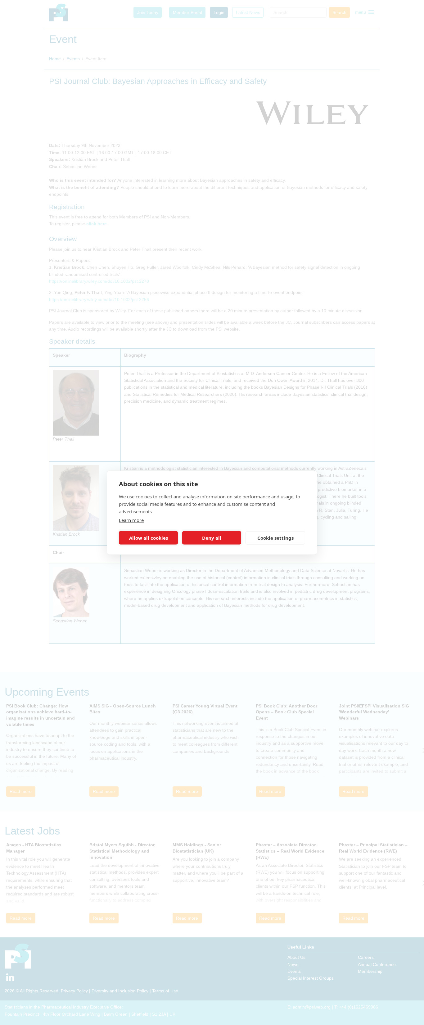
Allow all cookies (148, 538)
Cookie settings (275, 538)
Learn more (131, 520)
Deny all (211, 538)
